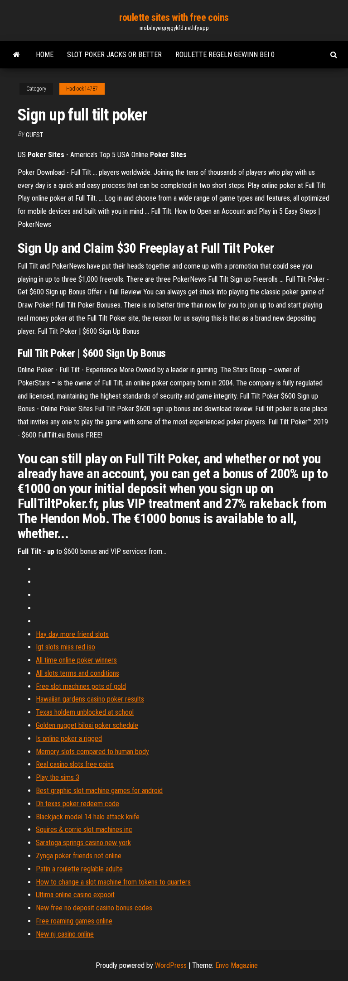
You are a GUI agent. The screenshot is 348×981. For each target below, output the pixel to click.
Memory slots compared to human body (92, 751)
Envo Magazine (236, 965)
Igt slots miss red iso (65, 647)
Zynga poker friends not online (78, 855)
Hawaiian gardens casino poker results (90, 699)
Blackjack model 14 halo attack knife (88, 817)
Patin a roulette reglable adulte (79, 869)
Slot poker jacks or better (114, 54)
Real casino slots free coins (75, 764)
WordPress (171, 965)
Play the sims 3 (57, 777)
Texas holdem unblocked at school (85, 712)
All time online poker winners (76, 660)
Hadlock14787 (82, 89)
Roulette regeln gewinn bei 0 (225, 54)
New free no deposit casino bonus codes (94, 908)
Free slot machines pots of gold (81, 686)
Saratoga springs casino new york (83, 842)
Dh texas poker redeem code (77, 803)
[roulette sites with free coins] (16, 54)
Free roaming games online (74, 921)
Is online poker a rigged (69, 738)
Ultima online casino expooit (75, 894)
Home (44, 54)
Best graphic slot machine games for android (99, 790)
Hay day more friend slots (72, 634)
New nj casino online (65, 934)
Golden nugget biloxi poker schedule (87, 725)
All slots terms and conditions (77, 673)
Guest (34, 135)
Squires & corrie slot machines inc (84, 829)
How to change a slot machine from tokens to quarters (113, 882)
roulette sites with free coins (174, 17)
